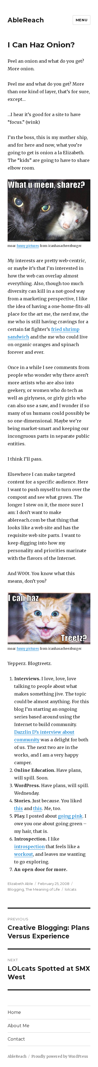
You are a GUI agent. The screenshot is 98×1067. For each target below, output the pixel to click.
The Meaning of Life (43, 889)
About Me (18, 1025)
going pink (70, 816)
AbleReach (26, 20)
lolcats (70, 889)
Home (14, 1012)
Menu (81, 20)
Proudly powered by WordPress (59, 1056)
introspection (29, 846)
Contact (16, 1039)
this (18, 808)
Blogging (16, 889)
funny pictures (28, 246)
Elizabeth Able (20, 883)
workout (23, 854)
